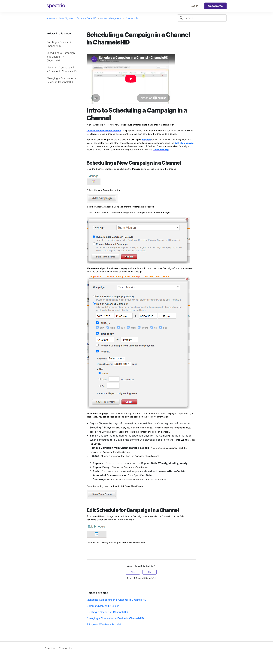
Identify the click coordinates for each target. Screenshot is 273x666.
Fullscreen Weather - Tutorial (104, 624)
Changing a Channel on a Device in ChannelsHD (61, 80)
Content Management (111, 18)
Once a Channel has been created (104, 130)
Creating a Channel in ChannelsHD (59, 44)
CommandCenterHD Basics (103, 605)
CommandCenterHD (86, 18)
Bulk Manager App (184, 143)
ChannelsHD (131, 18)
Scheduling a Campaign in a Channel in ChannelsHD (60, 56)
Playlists (146, 139)
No (149, 572)
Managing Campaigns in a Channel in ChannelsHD (61, 69)
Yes (132, 572)
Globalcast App (161, 149)
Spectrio (50, 18)
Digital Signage (65, 18)
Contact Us (66, 648)
